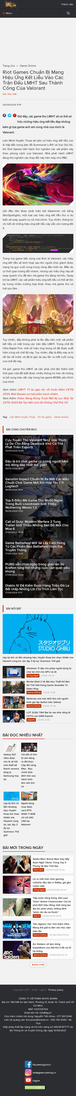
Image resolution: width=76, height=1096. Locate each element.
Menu (8, 13)
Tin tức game (44, 417)
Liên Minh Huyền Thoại (22, 417)
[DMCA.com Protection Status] (36, 1087)
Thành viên (67, 4)
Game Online (61, 417)
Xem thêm (39, 965)
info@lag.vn (45, 1012)
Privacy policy (55, 990)
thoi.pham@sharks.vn (37, 1019)
